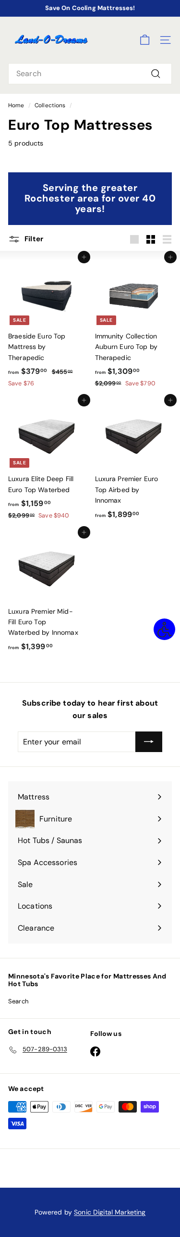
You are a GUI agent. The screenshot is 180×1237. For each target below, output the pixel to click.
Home (16, 105)
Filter (33, 239)
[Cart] (144, 40)
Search (18, 1001)
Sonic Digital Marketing (109, 1212)
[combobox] (90, 73)
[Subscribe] (148, 742)
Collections (50, 105)
